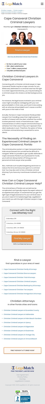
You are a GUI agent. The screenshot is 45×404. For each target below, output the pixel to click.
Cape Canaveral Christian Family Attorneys (20, 269)
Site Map (22, 379)
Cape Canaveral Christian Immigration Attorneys (22, 294)
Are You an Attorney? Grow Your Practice (22, 57)
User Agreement (23, 375)
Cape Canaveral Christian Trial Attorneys (19, 277)
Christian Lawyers (6, 10)
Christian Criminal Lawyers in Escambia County (21, 310)
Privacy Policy (22, 377)
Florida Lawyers (18, 10)
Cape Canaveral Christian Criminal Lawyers (20, 281)
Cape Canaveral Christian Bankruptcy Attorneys (22, 285)
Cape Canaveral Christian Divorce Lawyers (20, 273)
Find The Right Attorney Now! (22, 350)
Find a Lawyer (22, 50)
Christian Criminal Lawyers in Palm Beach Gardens (22, 318)
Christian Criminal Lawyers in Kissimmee (19, 331)
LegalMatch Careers (22, 381)
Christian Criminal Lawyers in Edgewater (19, 327)
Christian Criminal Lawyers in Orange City (19, 335)
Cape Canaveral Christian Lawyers (11, 12)
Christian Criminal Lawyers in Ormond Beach (20, 339)
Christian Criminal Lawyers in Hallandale (19, 314)
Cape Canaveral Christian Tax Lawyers (18, 290)
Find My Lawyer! (22, 238)
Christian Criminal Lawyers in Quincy (17, 322)
